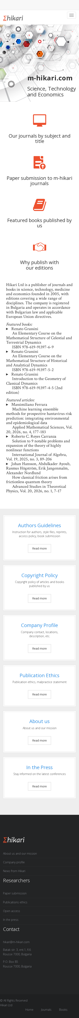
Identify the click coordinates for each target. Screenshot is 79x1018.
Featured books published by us (39, 223)
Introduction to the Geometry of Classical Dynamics (36, 381)
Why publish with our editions (39, 265)
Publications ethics (15, 902)
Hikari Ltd (6, 1005)
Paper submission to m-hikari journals (39, 181)
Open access (11, 911)
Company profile (14, 862)
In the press (10, 920)
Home (29, 1010)
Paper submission (15, 893)
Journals (46, 1010)
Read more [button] (39, 548)
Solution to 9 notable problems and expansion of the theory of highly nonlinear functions (38, 445)
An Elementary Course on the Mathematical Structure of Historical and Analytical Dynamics (36, 360)
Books (63, 1010)
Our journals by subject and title (39, 138)
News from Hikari (14, 871)
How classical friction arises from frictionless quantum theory (36, 480)
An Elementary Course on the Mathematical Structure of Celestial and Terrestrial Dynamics (39, 337)
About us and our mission (20, 853)
